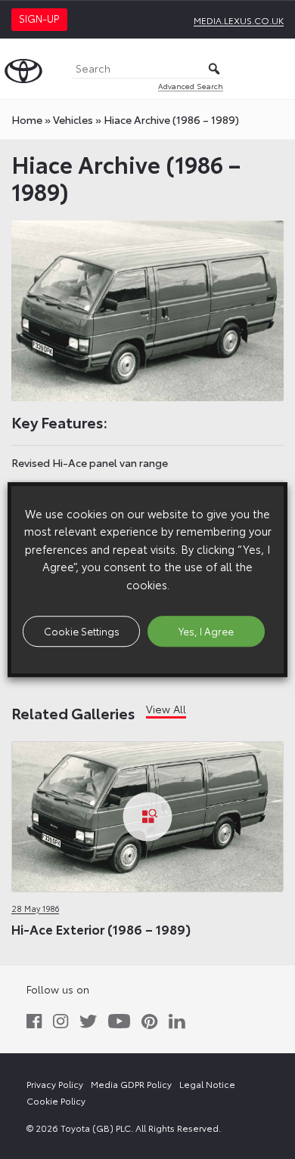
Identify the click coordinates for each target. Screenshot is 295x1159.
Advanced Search (190, 85)
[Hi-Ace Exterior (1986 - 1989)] (147, 817)
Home (26, 119)
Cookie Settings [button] (82, 631)
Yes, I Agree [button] (206, 631)
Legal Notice (207, 1083)
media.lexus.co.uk (239, 20)
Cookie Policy (55, 1100)
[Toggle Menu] (275, 69)
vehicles (73, 119)
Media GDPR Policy (131, 1083)
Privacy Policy (54, 1083)
